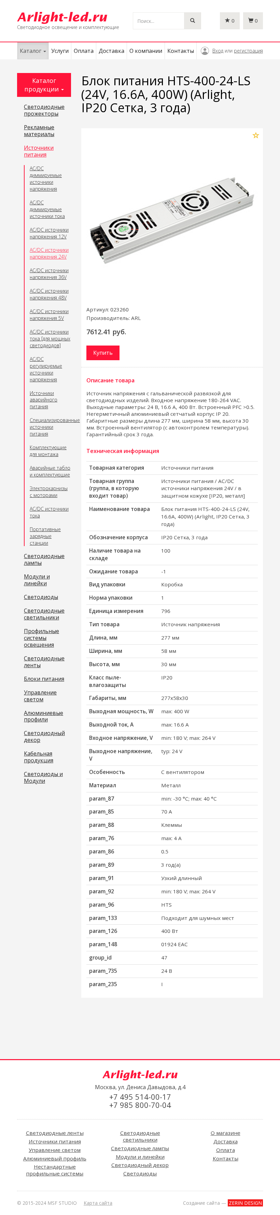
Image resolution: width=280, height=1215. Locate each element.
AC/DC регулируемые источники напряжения (46, 369)
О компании (145, 51)
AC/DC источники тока (49, 512)
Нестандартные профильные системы (54, 1170)
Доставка (111, 51)
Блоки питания (44, 679)
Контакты (180, 51)
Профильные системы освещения (41, 638)
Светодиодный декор (44, 737)
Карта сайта (98, 1203)
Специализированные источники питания (50, 427)
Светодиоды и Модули (43, 778)
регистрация (248, 50)
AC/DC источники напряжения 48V (49, 294)
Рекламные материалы (39, 131)
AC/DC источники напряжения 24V (49, 253)
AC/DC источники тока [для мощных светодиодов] (50, 338)
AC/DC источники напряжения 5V (49, 314)
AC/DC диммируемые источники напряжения (46, 178)
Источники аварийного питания (43, 400)
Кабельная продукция (38, 757)
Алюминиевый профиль (54, 1158)
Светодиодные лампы (44, 560)
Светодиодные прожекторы (44, 110)
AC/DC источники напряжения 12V (49, 233)
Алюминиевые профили (43, 716)
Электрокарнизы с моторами (49, 491)
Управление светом (40, 696)
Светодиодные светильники (44, 614)
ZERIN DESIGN (245, 1203)
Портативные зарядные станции (45, 536)
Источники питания (39, 151)
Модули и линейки (37, 580)
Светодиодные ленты (44, 662)
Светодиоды (41, 597)
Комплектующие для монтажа (48, 450)
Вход (217, 50)
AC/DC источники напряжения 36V (49, 273)
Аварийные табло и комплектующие (50, 471)
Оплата (84, 51)
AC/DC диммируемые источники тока (47, 209)
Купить (103, 352)
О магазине (225, 1132)
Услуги (60, 51)
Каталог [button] (31, 51)
